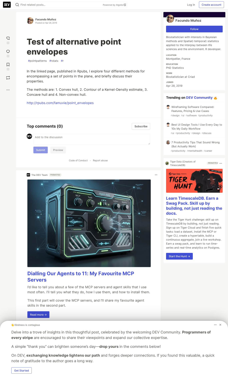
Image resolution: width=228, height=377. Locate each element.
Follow (194, 29)
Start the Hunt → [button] (179, 256)
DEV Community (199, 98)
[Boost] (8, 77)
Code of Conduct (78, 160)
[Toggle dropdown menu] (156, 174)
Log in (191, 4)
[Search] (17, 5)
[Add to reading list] (8, 66)
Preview (58, 150)
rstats (53, 60)
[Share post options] (8, 90)
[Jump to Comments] (8, 53)
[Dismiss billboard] (220, 324)
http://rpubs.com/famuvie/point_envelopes (60, 103)
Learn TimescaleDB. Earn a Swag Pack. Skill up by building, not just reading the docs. (194, 206)
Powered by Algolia (113, 5)
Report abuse (100, 160)
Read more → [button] (38, 314)
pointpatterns (37, 60)
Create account (211, 4)
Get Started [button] (21, 370)
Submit (40, 150)
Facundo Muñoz (45, 19)
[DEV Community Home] (7, 4)
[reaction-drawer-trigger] (8, 40)
